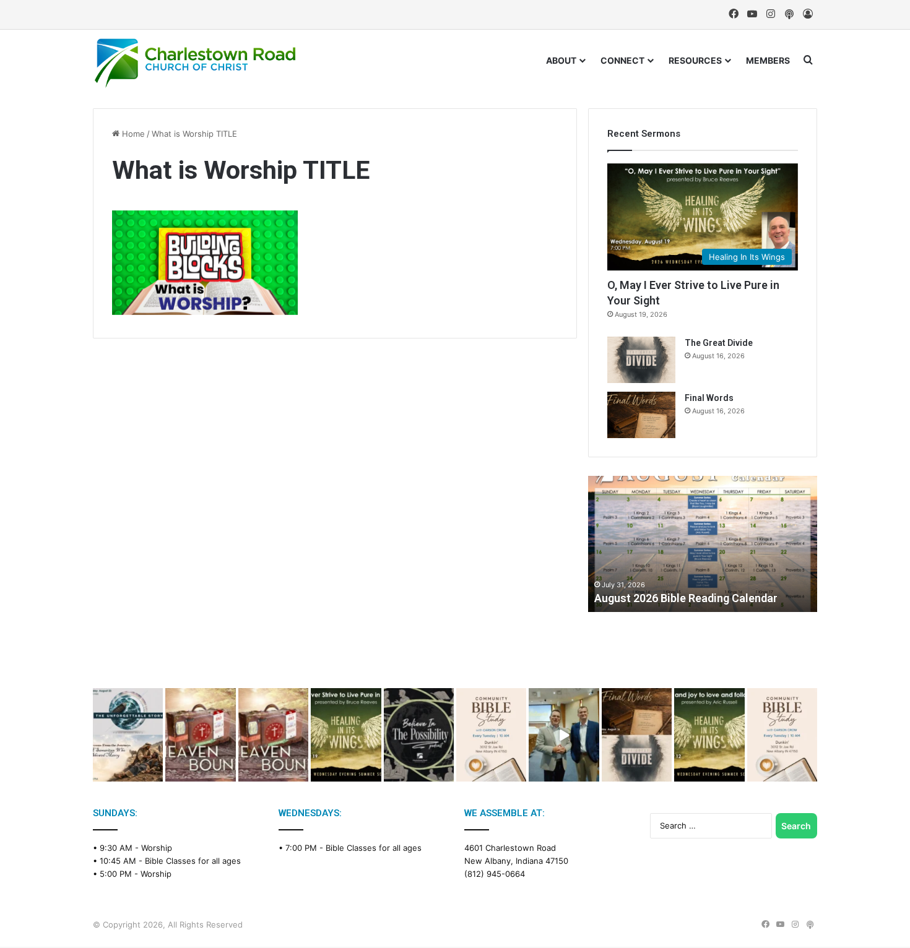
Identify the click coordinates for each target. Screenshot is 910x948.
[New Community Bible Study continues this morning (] (491, 735)
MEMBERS (768, 60)
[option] (702, 544)
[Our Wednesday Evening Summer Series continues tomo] (346, 735)
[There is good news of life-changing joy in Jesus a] (564, 735)
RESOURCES (695, 60)
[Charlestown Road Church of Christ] (195, 63)
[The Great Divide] (641, 360)
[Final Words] (641, 415)
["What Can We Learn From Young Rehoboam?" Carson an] (200, 735)
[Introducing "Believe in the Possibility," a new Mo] (419, 735)
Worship (156, 848)
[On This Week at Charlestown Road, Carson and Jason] (273, 735)
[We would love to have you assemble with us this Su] (128, 735)
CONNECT (622, 60)
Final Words (709, 398)
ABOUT (561, 60)
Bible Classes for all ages (193, 861)
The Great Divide (719, 343)
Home (132, 134)
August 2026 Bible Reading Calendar (686, 598)
